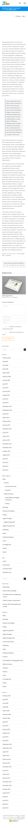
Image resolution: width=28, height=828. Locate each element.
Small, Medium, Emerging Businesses (12, 499)
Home (3, 9)
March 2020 (6, 373)
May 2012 (5, 466)
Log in (4, 561)
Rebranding (6, 587)
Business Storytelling (8, 511)
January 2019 (6, 391)
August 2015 (6, 395)
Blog (4, 479)
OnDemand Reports (8, 537)
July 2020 (5, 361)
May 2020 (5, 369)
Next (23, 16)
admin (4, 253)
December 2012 (7, 444)
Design (22, 253)
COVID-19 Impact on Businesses (11, 600)
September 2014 (7, 410)
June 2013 (5, 432)
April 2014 (5, 414)
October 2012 (6, 451)
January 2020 (6, 380)
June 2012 (5, 462)
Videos (5, 548)
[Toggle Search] (20, 3)
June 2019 (5, 388)
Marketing (5, 529)
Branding (5, 507)
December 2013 (7, 429)
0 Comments (8, 255)
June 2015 (5, 399)
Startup (7, 503)
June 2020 (5, 365)
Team (4, 541)
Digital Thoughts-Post (9, 526)
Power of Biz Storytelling (9, 591)
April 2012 (5, 470)
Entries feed (6, 565)
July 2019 (5, 384)
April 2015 (5, 402)
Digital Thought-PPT (9, 522)
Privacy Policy (20, 818)
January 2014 (6, 425)
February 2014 (7, 421)
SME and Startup (8, 494)
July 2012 (5, 459)
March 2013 (6, 436)
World (4, 552)
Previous (18, 16)
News (3, 255)
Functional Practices (10, 486)
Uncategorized (7, 544)
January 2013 (6, 440)
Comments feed (7, 568)
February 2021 (7, 358)
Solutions (8, 490)
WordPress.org (7, 572)
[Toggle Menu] (24, 3)
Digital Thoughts (7, 518)
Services (6, 483)
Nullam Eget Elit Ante (7, 295)
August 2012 (6, 455)
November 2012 (7, 447)
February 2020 (7, 376)
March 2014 (6, 417)
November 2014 (7, 406)
